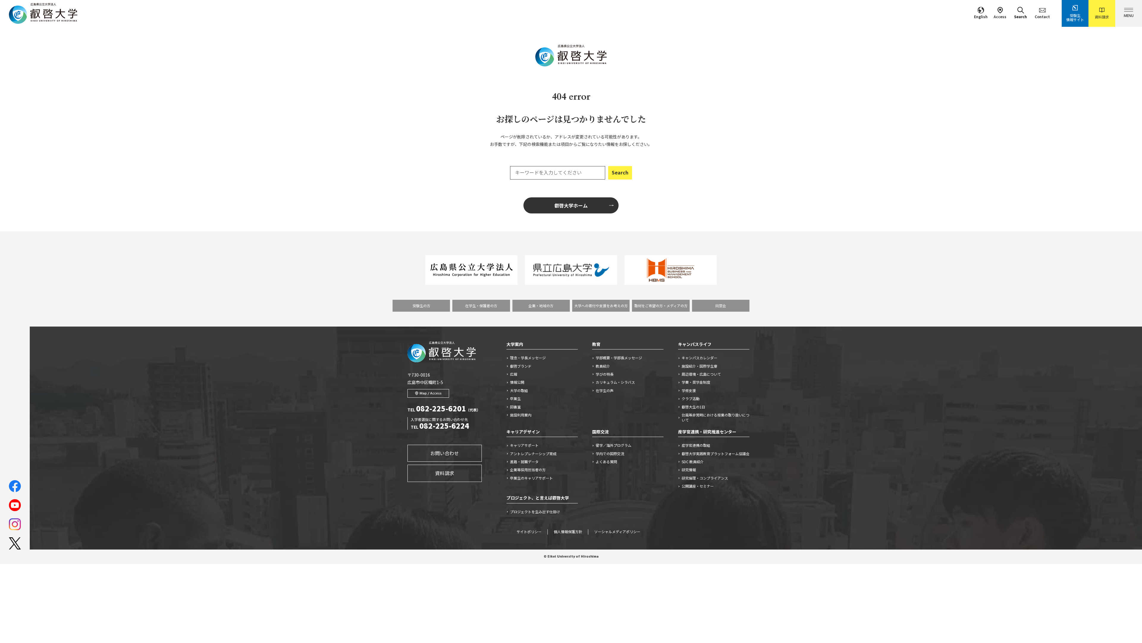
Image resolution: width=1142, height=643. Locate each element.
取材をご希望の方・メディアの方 (661, 305)
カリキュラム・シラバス (615, 382)
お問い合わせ (444, 453)
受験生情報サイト (1075, 17)
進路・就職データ (524, 461)
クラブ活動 (690, 398)
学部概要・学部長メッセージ (619, 357)
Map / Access (431, 394)
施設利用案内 (520, 415)
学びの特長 (605, 374)
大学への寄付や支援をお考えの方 (601, 305)
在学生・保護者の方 (481, 305)
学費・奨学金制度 (696, 382)
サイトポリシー (529, 532)
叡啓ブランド (520, 366)
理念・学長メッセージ (528, 357)
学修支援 (689, 390)
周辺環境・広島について (701, 374)
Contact (1042, 16)
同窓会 (720, 305)
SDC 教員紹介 (693, 461)
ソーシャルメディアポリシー (617, 532)
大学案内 (514, 344)
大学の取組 (519, 390)
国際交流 (600, 432)
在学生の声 (605, 390)
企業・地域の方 (540, 305)
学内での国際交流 (610, 453)
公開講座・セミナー (698, 486)
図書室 (515, 407)
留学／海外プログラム (613, 445)
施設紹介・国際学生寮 (699, 366)
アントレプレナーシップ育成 (533, 453)
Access (1000, 16)
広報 (513, 374)
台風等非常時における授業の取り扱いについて (715, 417)
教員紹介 (603, 366)
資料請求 (1102, 16)
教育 (596, 344)
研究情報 (689, 469)
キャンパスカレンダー (699, 357)
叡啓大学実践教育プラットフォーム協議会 (715, 453)
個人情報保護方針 (568, 532)
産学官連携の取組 (696, 445)
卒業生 (515, 398)
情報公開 (517, 382)
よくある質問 (606, 461)
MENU (1129, 16)
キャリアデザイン (523, 432)
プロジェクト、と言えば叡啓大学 (537, 498)
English (981, 16)
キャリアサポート (524, 445)
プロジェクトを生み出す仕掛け (537, 511)
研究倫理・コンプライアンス (705, 478)
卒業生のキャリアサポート (531, 478)
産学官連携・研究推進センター (707, 432)
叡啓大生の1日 (693, 407)
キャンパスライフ (694, 344)
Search (1020, 16)
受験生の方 (421, 305)
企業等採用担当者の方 (528, 469)
